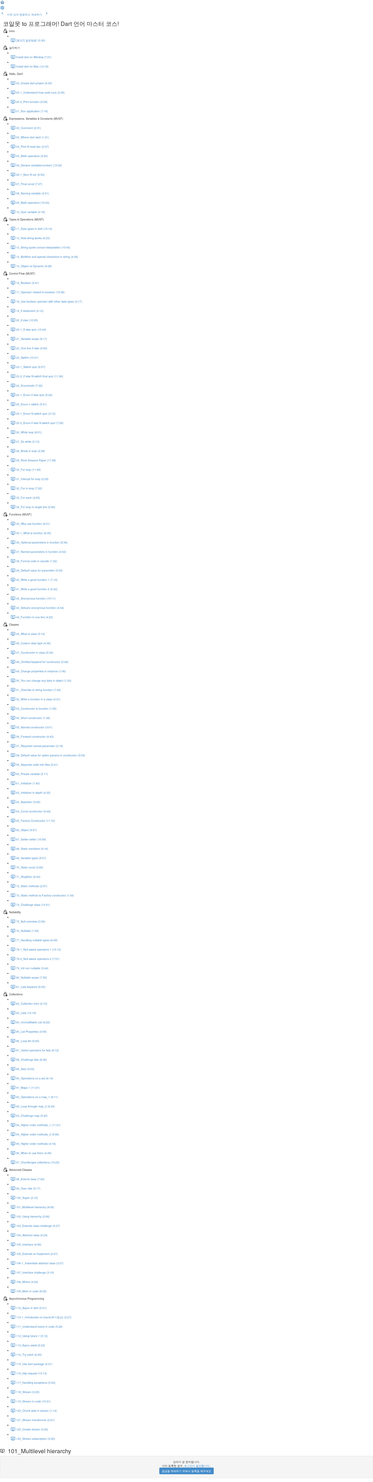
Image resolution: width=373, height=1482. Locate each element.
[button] (2, 3)
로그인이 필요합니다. (197, 1466)
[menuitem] (2, 9)
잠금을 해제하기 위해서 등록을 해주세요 (186, 1471)
